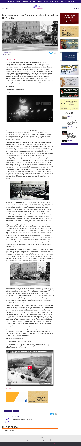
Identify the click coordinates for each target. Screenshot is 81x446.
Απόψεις (57, 1)
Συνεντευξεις (24, 1)
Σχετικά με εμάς (46, 440)
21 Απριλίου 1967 (8, 411)
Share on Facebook (50, 53)
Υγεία (51, 1)
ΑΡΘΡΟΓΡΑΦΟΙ (68, 1)
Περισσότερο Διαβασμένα (69, 143)
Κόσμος (40, 1)
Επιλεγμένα (16, 411)
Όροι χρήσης (37, 440)
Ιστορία (4, 12)
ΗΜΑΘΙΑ (12, 1)
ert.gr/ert (8, 388)
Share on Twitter (52, 53)
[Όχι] (79, 443)
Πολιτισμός (33, 1)
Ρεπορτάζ (46, 1)
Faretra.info (7, 52)
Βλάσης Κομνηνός (11, 59)
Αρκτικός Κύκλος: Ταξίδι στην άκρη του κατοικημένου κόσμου (72, 128)
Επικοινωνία (54, 440)
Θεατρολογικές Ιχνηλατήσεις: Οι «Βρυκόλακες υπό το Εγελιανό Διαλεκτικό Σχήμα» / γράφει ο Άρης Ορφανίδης (72, 136)
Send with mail (55, 53)
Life (62, 1)
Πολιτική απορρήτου (28, 440)
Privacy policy (62, 443)
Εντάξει (54, 443)
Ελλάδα (18, 1)
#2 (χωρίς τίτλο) (8, 1)
